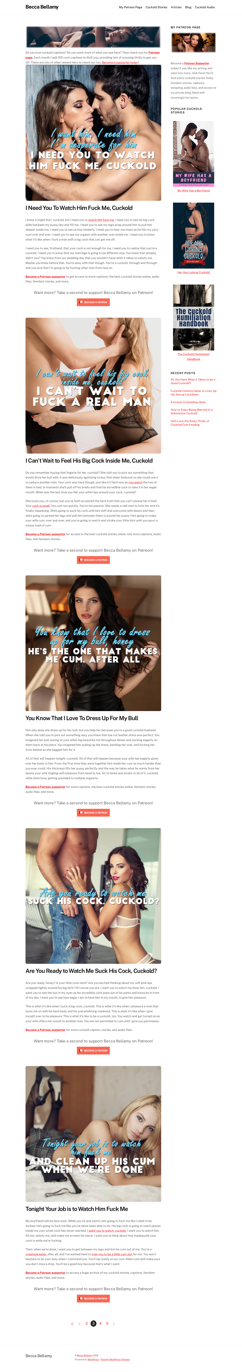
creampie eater (36, 1254)
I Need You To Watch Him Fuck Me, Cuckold (79, 207)
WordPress (93, 1359)
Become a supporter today (120, 62)
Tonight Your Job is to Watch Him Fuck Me (77, 1208)
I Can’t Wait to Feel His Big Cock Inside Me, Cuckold (89, 460)
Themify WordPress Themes (115, 1359)
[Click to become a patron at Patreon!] (93, 305)
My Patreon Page (130, 7)
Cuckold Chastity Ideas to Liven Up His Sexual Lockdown (193, 392)
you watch (135, 482)
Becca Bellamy (85, 1355)
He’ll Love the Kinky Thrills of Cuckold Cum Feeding (190, 422)
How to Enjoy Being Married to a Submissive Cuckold (192, 411)
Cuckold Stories (156, 7)
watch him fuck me (101, 220)
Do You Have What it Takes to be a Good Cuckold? (193, 381)
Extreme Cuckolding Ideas (188, 402)
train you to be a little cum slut (112, 1254)
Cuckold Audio (205, 7)
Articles (176, 7)
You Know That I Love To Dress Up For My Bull (82, 718)
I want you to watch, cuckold (106, 1230)
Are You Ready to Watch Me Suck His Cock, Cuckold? (91, 970)
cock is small (41, 505)
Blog (188, 7)
